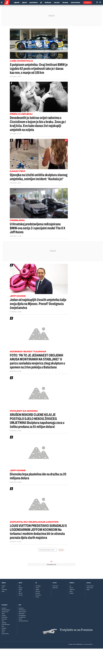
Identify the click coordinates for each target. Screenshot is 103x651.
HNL (20, 586)
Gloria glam (4, 622)
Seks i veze (38, 591)
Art (70, 586)
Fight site (20, 593)
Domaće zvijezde (90, 586)
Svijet (3, 587)
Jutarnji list (4, 608)
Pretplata (87, 2)
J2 (41, 2)
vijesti (4, 582)
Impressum (21, 608)
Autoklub (4, 615)
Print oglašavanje (22, 617)
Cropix (3, 631)
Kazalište (71, 593)
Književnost (72, 589)
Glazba (71, 591)
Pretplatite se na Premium (76, 630)
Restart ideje (55, 587)
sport (20, 582)
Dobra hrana (4, 619)
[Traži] (100, 2)
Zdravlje (37, 589)
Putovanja (38, 593)
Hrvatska (3, 586)
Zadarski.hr (4, 628)
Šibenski (3, 630)
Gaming (37, 597)
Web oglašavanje (22, 615)
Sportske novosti (5, 611)
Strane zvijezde (90, 587)
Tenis (20, 591)
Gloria (3, 621)
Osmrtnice (75, 2)
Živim (3, 626)
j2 (36, 582)
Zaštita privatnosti (22, 611)
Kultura (48, 2)
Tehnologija (38, 586)
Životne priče (38, 595)
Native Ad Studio (5, 633)
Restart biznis (55, 586)
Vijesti (16, 2)
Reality (88, 589)
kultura (72, 582)
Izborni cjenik (21, 613)
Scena (65, 2)
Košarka (20, 589)
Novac (57, 2)
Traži (60, 550)
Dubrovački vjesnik (5, 624)
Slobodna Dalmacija (6, 610)
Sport (24, 2)
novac (55, 582)
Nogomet (20, 587)
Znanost (37, 587)
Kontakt (20, 619)
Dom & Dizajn (4, 617)
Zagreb (3, 591)
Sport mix (21, 595)
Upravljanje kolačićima (23, 621)
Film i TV (71, 587)
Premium (34, 2)
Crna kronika (4, 589)
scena (89, 582)
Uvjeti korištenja (22, 610)
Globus (3, 613)
